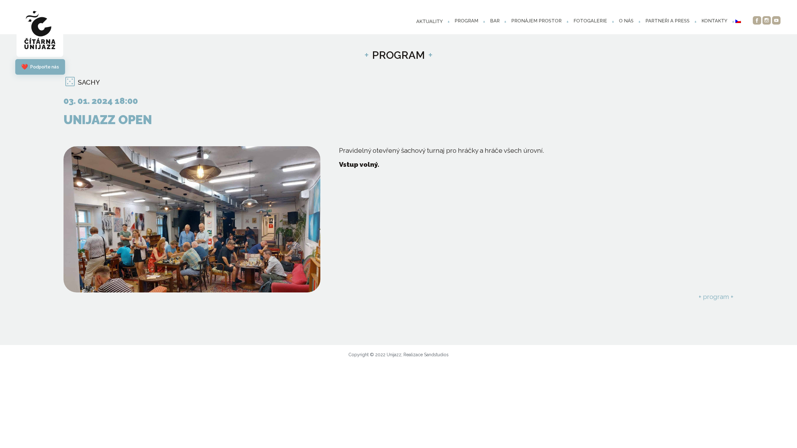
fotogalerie (590, 21)
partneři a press (667, 21)
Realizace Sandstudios (426, 354)
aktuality (429, 21)
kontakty (714, 21)
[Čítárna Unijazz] (40, 31)
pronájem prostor (536, 21)
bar (495, 21)
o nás (626, 21)
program (466, 21)
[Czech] (738, 21)
